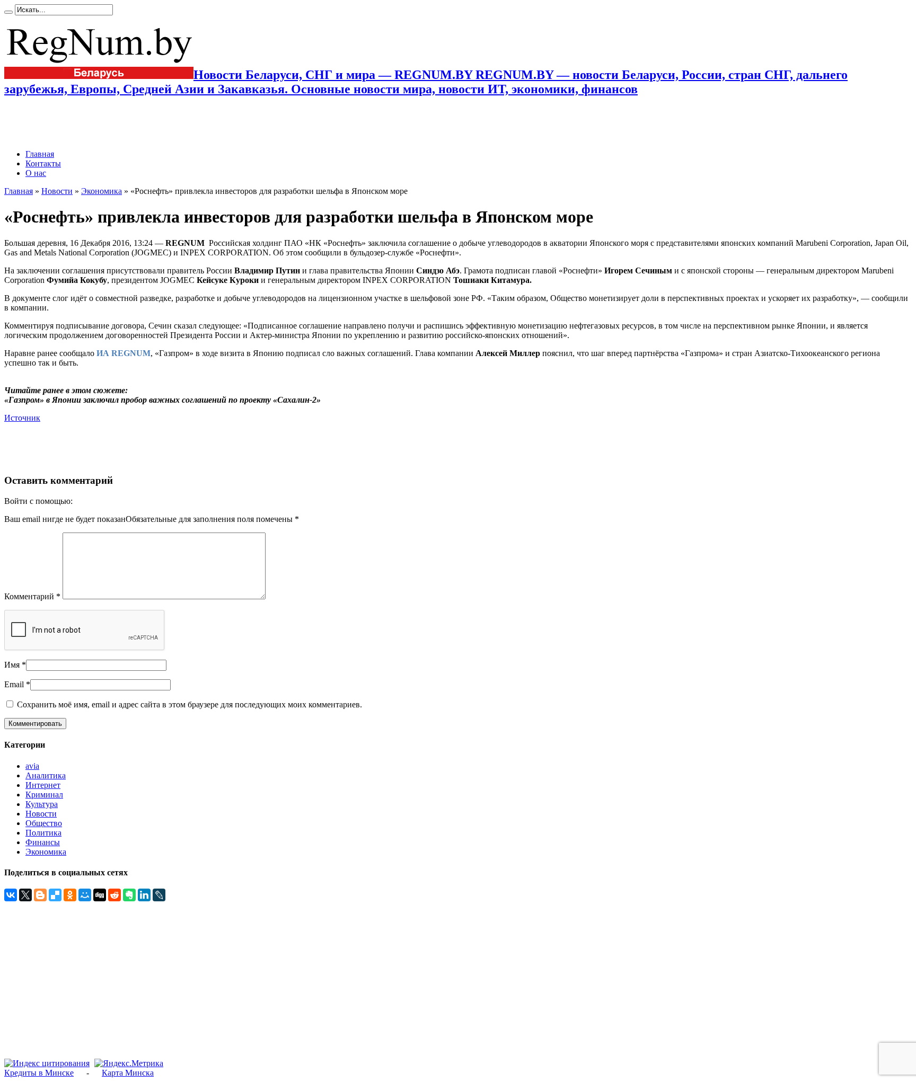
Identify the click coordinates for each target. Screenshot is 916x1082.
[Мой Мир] (84, 895)
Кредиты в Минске (39, 1072)
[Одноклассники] (70, 895)
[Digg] (99, 895)
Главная (39, 153)
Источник (22, 417)
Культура (41, 804)
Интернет (42, 785)
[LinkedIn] (144, 895)
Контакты (43, 163)
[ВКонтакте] (10, 895)
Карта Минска (128, 1072)
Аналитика (45, 775)
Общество (43, 823)
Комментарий (32, 596)
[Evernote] (129, 895)
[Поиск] (8, 12)
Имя (12, 664)
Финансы (42, 842)
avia (32, 765)
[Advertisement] (128, 123)
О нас (35, 173)
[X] (25, 895)
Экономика (101, 191)
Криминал (44, 794)
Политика (43, 832)
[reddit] (114, 895)
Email (14, 684)
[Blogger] (40, 895)
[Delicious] (55, 895)
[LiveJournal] (159, 895)
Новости (57, 191)
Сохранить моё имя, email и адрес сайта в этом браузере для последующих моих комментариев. (189, 704)
